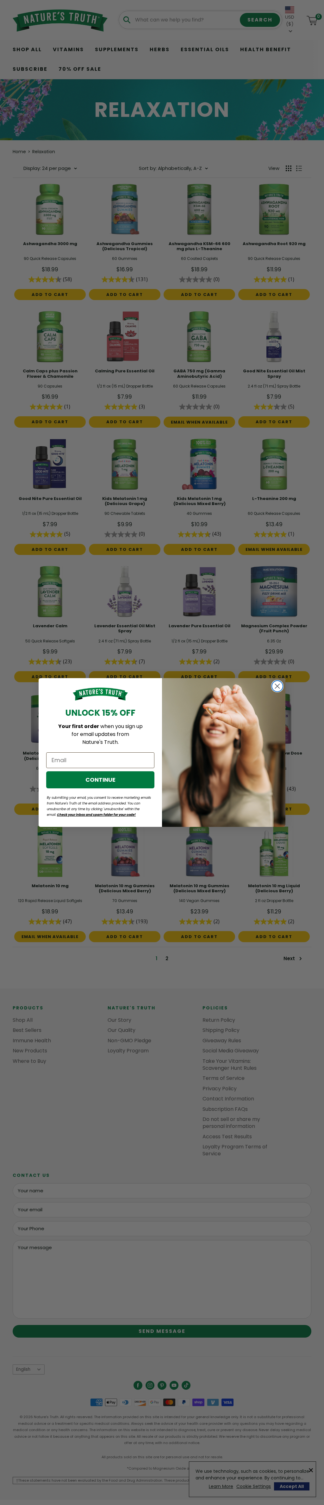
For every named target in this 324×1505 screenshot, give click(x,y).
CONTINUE (100, 780)
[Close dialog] (277, 686)
